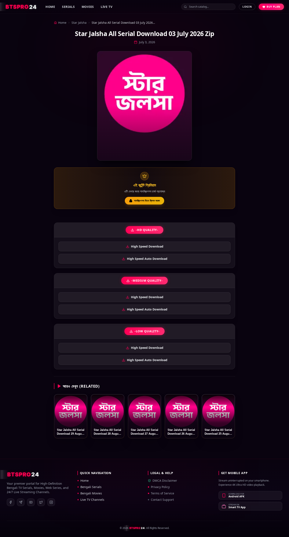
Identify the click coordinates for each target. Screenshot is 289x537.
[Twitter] (41, 502)
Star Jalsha (79, 23)
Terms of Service (162, 493)
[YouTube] (31, 502)
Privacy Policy (160, 487)
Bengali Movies (91, 493)
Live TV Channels (92, 500)
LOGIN (247, 6)
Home (50, 7)
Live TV (107, 7)
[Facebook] (10, 502)
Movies (88, 7)
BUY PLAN (273, 6)
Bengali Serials (91, 487)
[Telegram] (21, 502)
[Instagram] (51, 502)
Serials (68, 7)
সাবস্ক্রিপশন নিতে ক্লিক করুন (147, 200)
